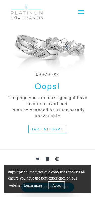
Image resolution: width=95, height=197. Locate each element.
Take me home (48, 129)
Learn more (33, 185)
